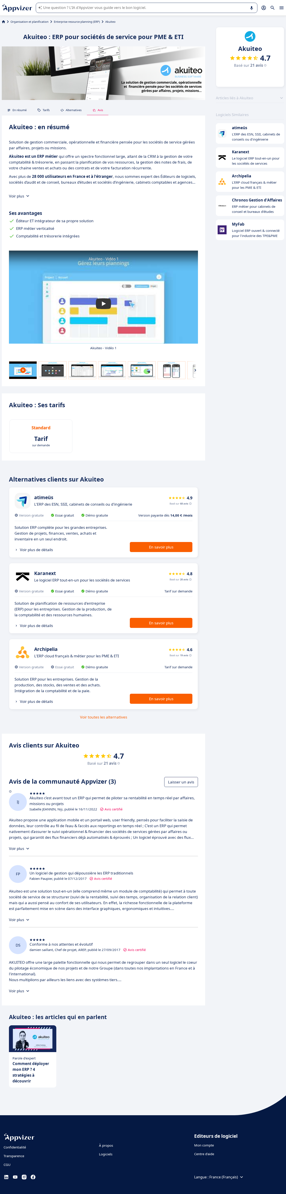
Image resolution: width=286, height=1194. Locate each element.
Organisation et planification (29, 22)
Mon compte (204, 1145)
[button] (103, 304)
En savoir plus (161, 547)
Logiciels (105, 1154)
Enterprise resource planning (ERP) (77, 22)
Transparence (14, 1156)
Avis (100, 110)
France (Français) (223, 1177)
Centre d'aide (204, 1154)
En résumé (20, 110)
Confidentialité (15, 1147)
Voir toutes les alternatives (103, 717)
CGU (7, 1164)
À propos (106, 1145)
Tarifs (46, 110)
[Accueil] (3, 21)
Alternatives (74, 110)
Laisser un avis (181, 782)
